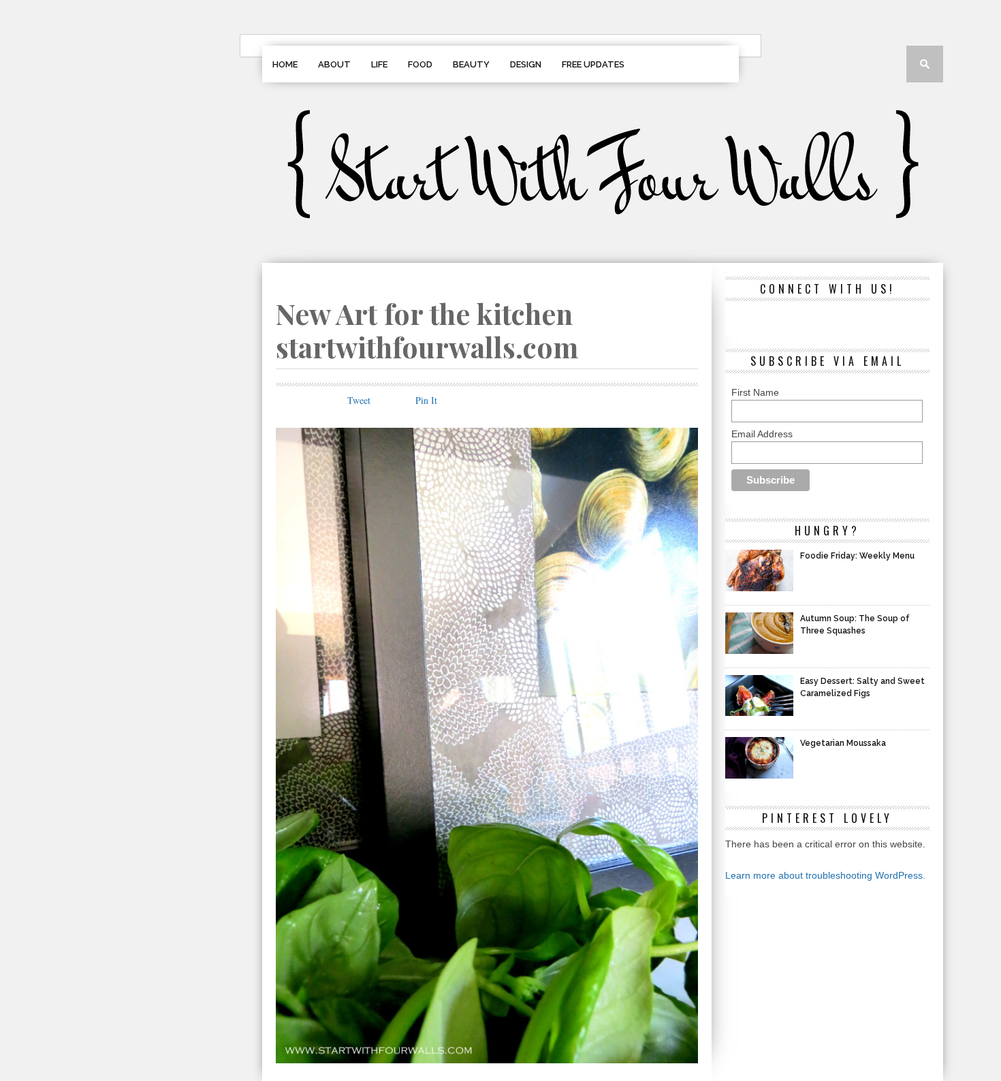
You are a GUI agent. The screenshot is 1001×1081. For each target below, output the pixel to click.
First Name (755, 392)
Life (379, 64)
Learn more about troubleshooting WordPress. (825, 875)
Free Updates (593, 64)
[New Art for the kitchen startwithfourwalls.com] (487, 1059)
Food (420, 64)
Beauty (471, 64)
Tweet (358, 400)
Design (525, 64)
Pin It (426, 400)
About (334, 64)
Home (285, 64)
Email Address (762, 433)
